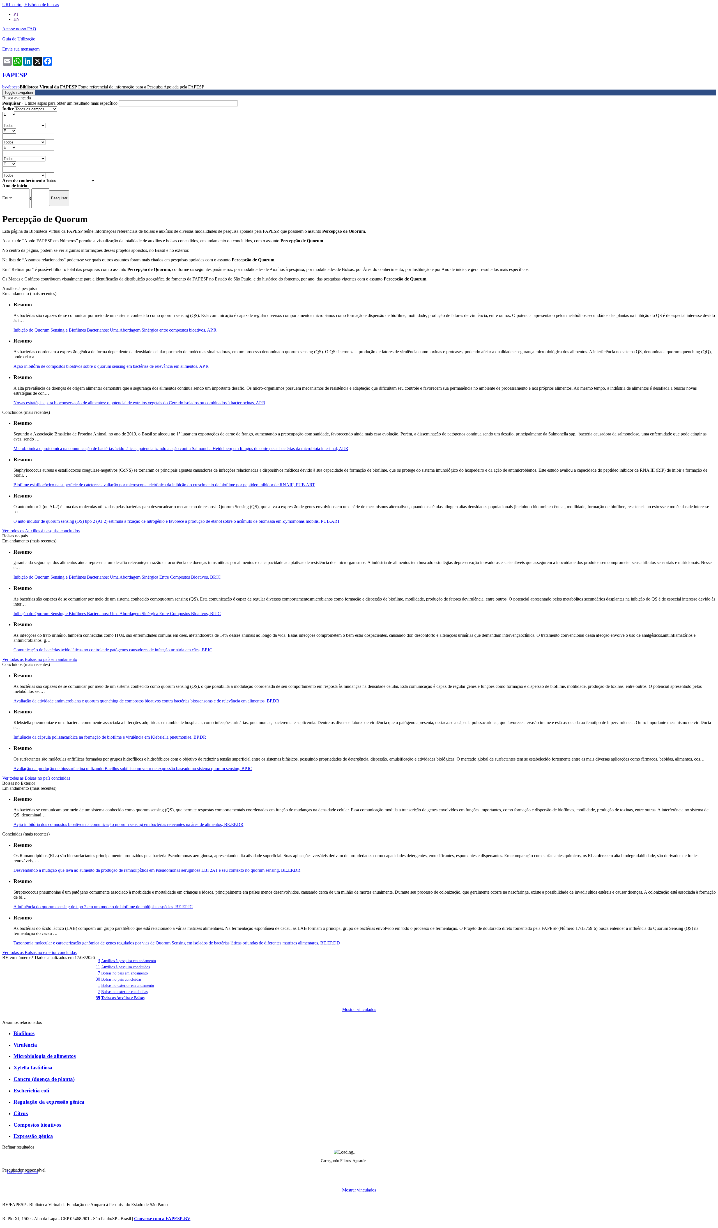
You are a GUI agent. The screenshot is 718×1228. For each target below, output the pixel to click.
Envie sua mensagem (21, 49)
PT (16, 14)
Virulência (25, 1045)
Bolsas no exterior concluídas (124, 991)
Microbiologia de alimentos (44, 1056)
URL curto (11, 4)
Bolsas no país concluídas (121, 979)
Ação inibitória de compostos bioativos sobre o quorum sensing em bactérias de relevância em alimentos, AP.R (111, 366)
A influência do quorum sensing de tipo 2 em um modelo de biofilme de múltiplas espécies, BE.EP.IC (103, 906)
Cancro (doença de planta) (44, 1079)
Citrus (20, 1113)
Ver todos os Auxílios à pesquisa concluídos (41, 530)
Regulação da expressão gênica (48, 1102)
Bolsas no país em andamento (124, 973)
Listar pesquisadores (22, 1172)
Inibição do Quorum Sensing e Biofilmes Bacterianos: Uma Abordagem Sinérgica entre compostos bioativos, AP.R (115, 330)
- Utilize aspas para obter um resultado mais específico (60, 103)
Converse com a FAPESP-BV (162, 1218)
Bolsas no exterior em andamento (127, 985)
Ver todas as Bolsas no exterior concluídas (39, 952)
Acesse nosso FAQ (19, 28)
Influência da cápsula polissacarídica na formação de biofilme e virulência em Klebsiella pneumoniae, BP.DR (109, 737)
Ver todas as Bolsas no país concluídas (36, 778)
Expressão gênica (33, 1136)
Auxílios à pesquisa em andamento (128, 960)
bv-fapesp (11, 87)
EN (16, 19)
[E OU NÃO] (9, 114)
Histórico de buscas (41, 4)
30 (98, 979)
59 (98, 997)
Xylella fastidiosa (32, 1067)
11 (98, 966)
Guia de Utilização (18, 38)
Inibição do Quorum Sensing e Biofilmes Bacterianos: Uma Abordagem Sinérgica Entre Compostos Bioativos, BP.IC (117, 577)
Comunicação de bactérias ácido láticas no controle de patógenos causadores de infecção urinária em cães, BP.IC (112, 649)
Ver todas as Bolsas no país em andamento (39, 659)
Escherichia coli (31, 1091)
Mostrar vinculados (359, 1009)
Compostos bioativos (37, 1125)
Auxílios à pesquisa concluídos (125, 967)
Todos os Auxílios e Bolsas (122, 998)
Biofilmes (23, 1033)
